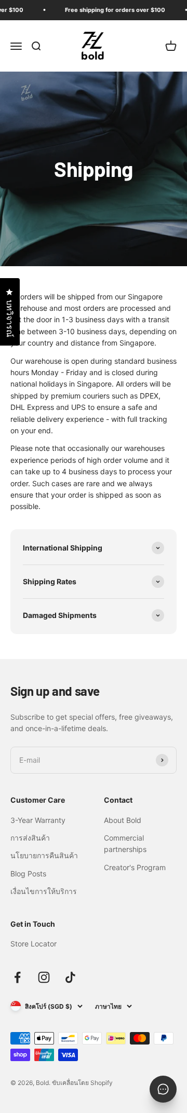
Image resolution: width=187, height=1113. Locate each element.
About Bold (122, 820)
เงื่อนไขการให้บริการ (43, 891)
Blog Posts (28, 873)
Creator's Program (135, 867)
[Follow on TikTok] (70, 977)
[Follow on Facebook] (17, 977)
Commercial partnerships (125, 843)
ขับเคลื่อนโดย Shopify (82, 1083)
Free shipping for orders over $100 (112, 9)
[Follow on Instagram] (44, 977)
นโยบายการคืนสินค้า (44, 855)
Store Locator (33, 943)
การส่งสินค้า (30, 837)
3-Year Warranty (37, 820)
